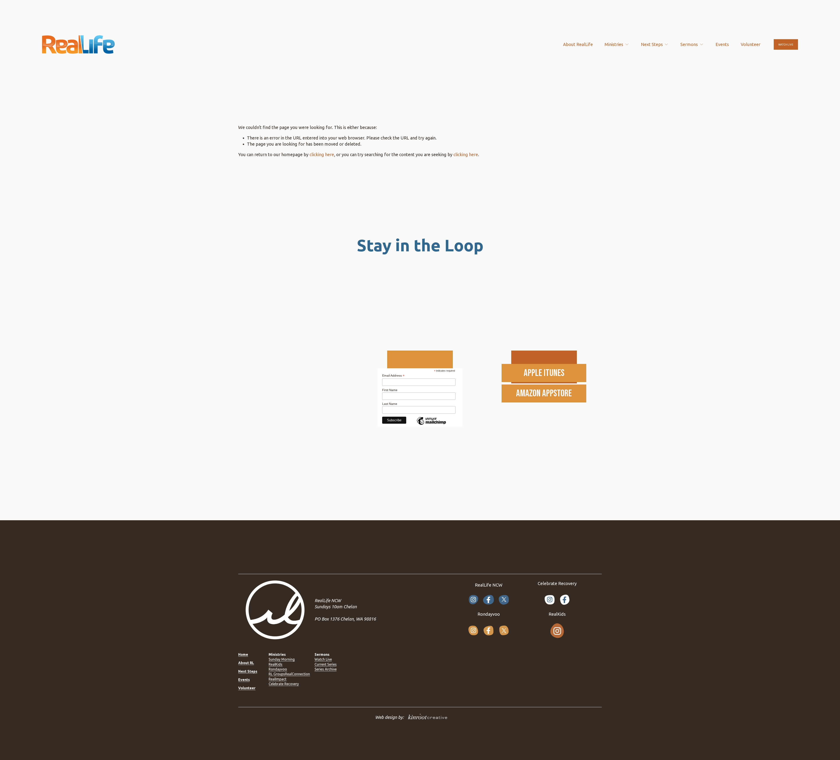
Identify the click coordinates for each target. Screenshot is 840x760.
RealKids (275, 664)
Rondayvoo (278, 669)
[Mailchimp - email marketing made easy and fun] (431, 424)
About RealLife (578, 44)
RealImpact (277, 679)
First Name (389, 390)
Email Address (393, 376)
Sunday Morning (282, 659)
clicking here (322, 154)
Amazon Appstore (544, 393)
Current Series (326, 664)
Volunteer (750, 44)
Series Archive (326, 669)
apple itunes (544, 373)
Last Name (389, 404)
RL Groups (277, 674)
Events (722, 44)
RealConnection (297, 674)
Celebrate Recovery (284, 684)
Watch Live (323, 659)
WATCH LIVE (785, 44)
